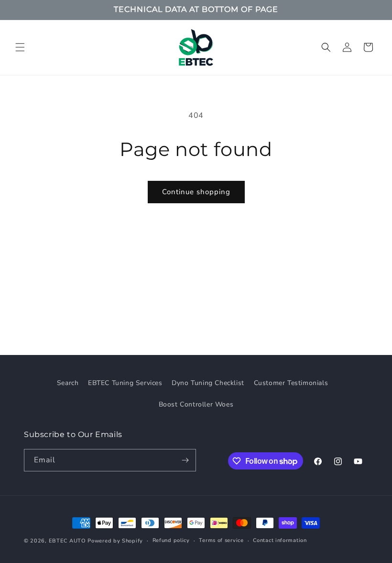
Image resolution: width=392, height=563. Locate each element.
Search (68, 382)
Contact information (279, 540)
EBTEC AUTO (67, 540)
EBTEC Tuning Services (125, 382)
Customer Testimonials (291, 382)
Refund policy (171, 540)
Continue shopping (196, 192)
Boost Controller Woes (196, 404)
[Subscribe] (185, 460)
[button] (20, 47)
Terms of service (221, 540)
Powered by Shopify (115, 540)
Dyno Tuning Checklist (208, 382)
